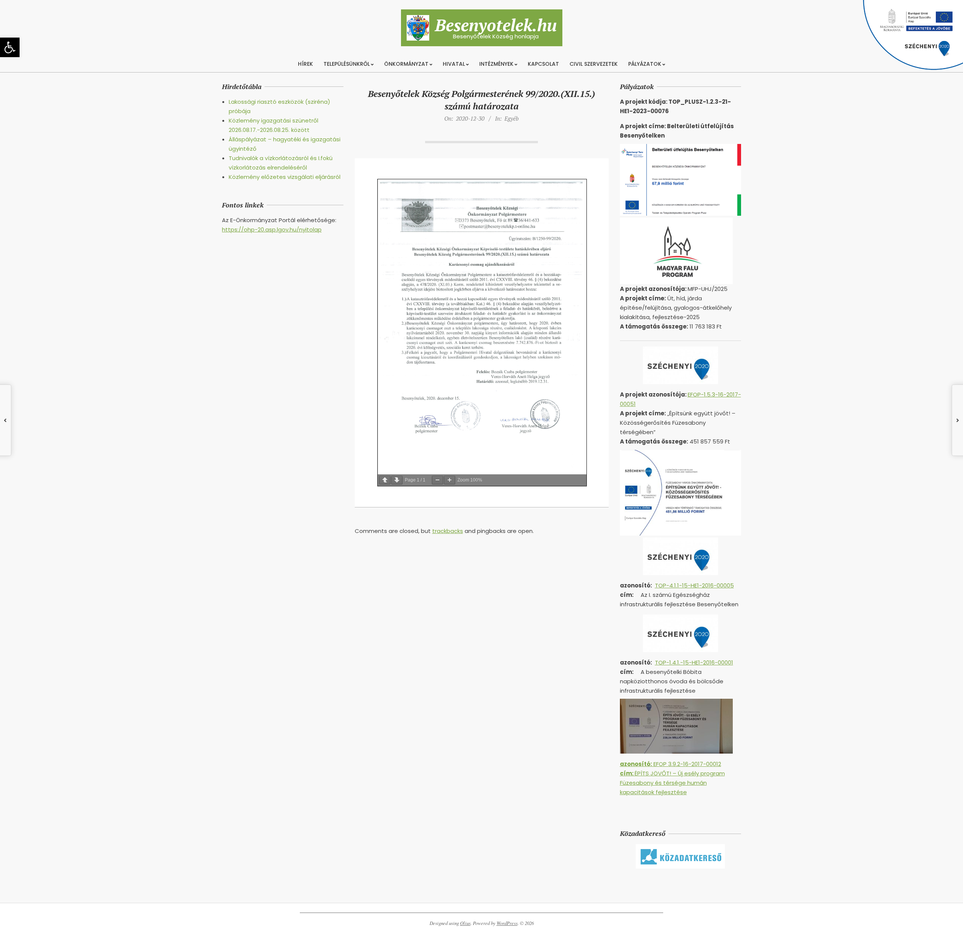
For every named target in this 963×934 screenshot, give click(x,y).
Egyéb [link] (511, 118)
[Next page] (397, 480)
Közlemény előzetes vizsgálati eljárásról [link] (284, 177)
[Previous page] (384, 480)
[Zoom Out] (437, 480)
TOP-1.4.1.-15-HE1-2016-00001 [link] (694, 662)
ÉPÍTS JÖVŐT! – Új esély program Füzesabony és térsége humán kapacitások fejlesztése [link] (672, 782)
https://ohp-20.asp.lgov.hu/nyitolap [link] (272, 229)
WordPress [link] (507, 923)
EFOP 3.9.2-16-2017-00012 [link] (670, 764)
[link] (10, 47)
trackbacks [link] (447, 531)
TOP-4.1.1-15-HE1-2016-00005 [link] (694, 585)
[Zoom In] (449, 480)
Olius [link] (465, 923)
